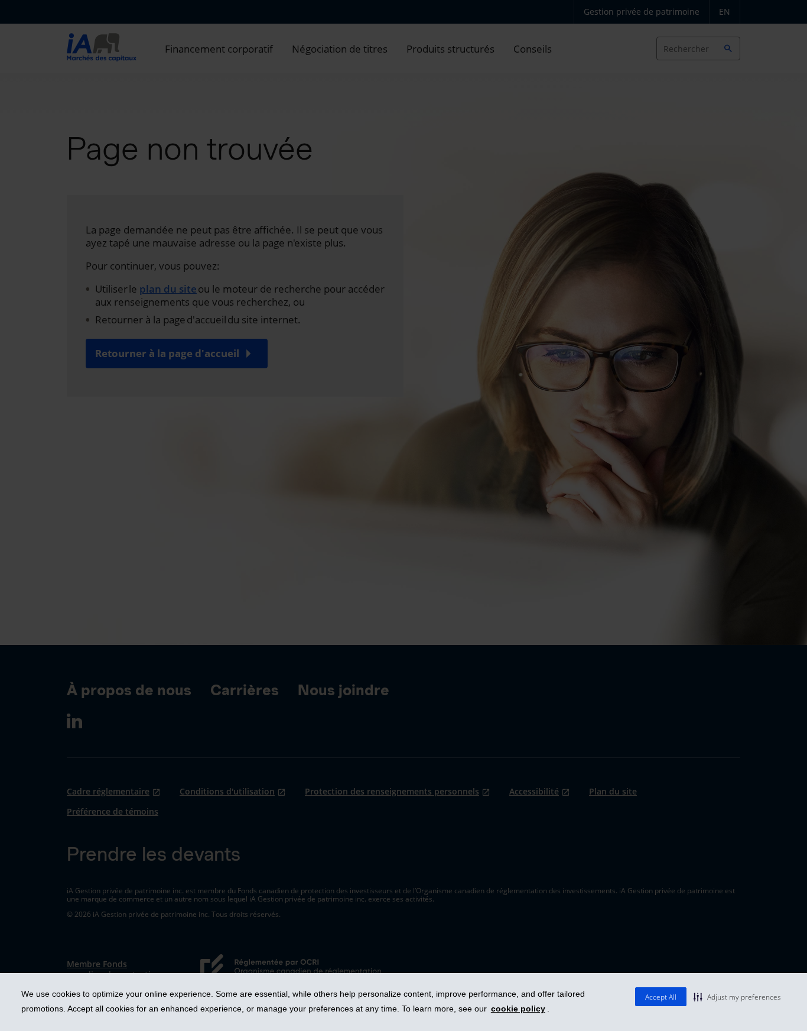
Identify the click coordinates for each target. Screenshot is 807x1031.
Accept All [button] (660, 997)
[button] (737, 996)
